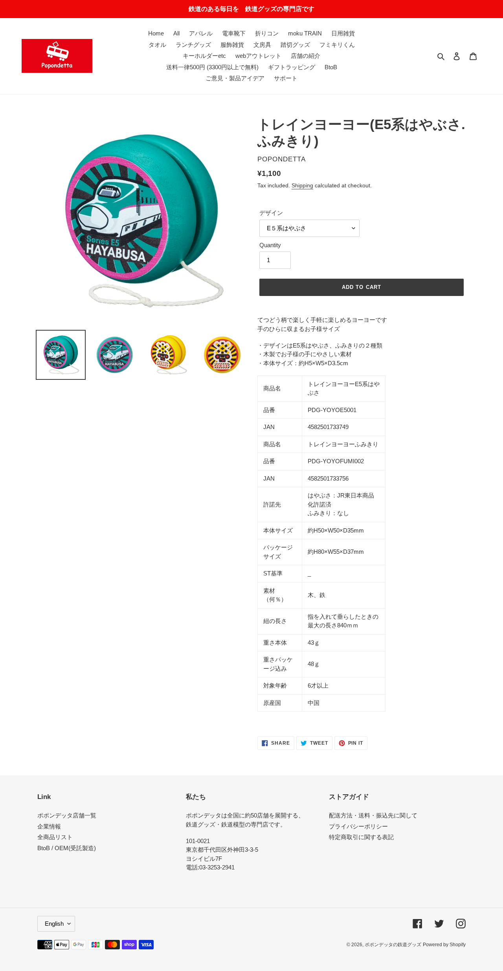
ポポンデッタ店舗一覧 (66, 815)
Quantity (270, 245)
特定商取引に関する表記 (361, 837)
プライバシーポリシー (358, 826)
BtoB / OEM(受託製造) (66, 848)
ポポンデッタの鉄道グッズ (393, 944)
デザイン (271, 212)
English (54, 923)
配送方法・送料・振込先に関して (373, 815)
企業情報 (49, 826)
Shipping (302, 185)
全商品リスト (55, 837)
